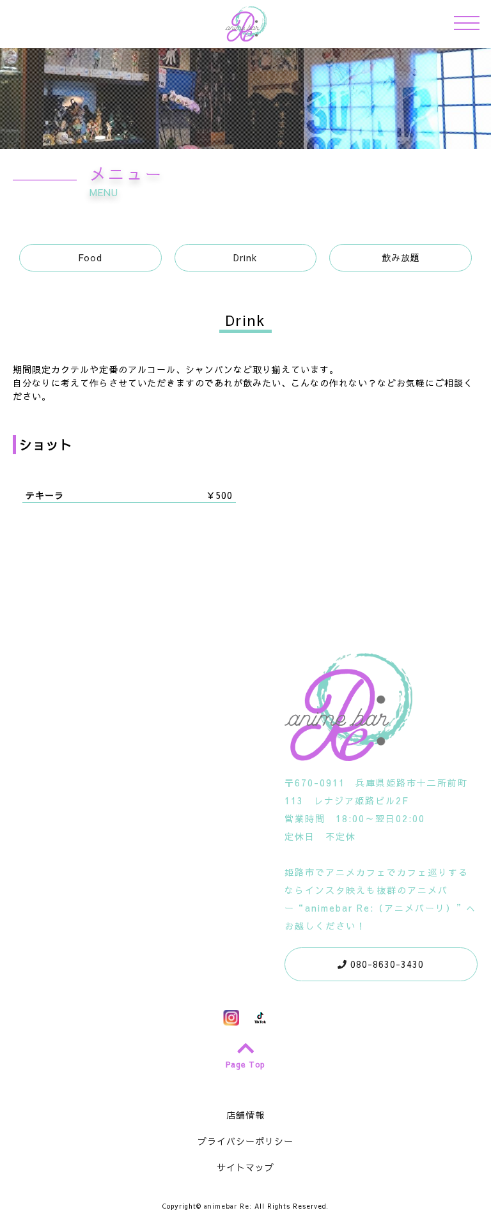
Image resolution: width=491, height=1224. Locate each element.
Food (90, 257)
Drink (245, 257)
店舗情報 (245, 1114)
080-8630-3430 (385, 964)
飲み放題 (401, 257)
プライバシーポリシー (245, 1141)
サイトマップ (245, 1167)
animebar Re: (228, 1206)
